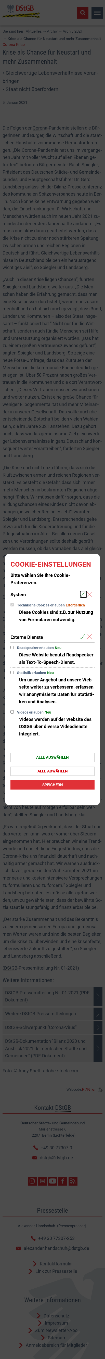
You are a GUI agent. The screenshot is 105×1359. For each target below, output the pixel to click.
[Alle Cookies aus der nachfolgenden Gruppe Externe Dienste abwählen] (90, 637)
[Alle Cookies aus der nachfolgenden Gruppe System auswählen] (83, 594)
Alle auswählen (52, 757)
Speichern (52, 785)
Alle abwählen (52, 771)
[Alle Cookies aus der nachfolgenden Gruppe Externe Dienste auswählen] (83, 637)
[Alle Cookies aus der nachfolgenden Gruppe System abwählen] (90, 594)
